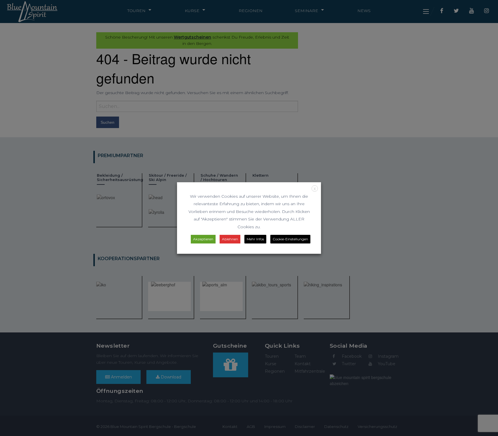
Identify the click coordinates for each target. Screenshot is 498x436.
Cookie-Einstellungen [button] (290, 239)
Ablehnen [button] (230, 239)
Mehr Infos (255, 239)
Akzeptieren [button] (203, 239)
